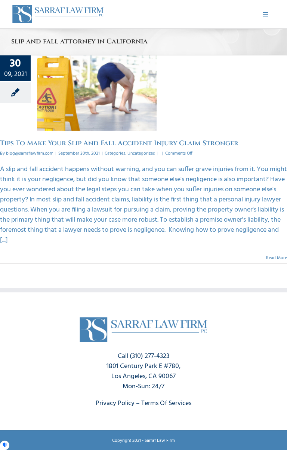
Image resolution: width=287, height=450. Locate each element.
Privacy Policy (115, 403)
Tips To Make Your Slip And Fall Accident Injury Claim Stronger (119, 143)
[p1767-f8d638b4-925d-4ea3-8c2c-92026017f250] (58, 6)
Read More (276, 258)
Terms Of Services (166, 403)
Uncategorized (141, 153)
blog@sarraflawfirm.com (29, 153)
